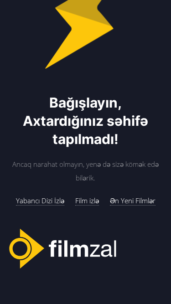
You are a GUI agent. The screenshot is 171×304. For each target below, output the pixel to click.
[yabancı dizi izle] (85, 249)
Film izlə (87, 200)
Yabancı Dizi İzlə (40, 200)
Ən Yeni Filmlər (132, 200)
